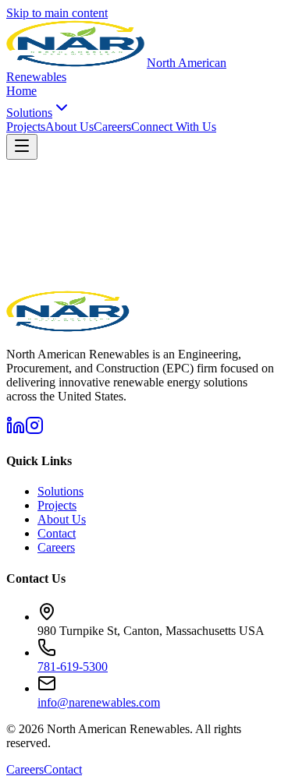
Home (21, 90)
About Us (69, 126)
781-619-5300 (72, 666)
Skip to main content (57, 12)
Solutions (29, 112)
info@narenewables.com (98, 702)
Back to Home (42, 298)
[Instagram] (34, 430)
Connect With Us (173, 126)
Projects (25, 126)
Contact (56, 533)
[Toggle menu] (21, 147)
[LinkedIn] (15, 430)
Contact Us (105, 298)
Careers (112, 126)
